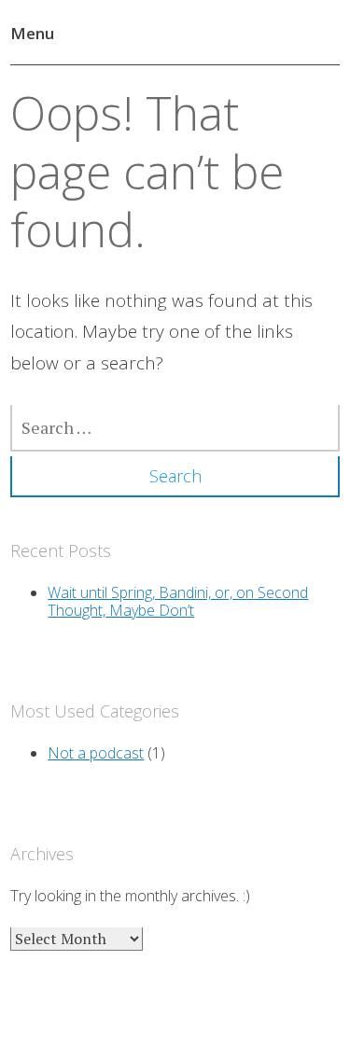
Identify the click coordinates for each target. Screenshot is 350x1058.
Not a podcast (96, 753)
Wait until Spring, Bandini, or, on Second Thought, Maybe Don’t (178, 601)
